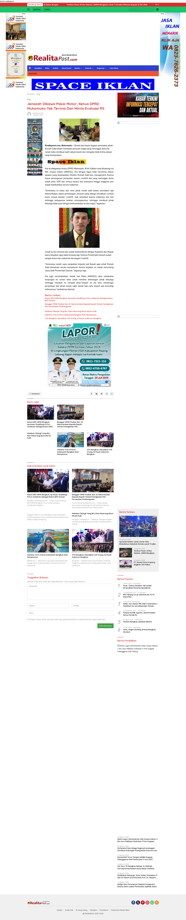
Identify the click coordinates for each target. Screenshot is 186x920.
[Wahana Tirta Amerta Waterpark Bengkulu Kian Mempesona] (70, 439)
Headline (38, 68)
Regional (100, 68)
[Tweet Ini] (96, 394)
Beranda (36, 9)
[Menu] (29, 9)
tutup (23, 14)
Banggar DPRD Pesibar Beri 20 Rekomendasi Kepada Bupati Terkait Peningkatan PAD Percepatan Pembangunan (79, 305)
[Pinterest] (143, 903)
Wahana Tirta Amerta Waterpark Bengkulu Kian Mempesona (70, 315)
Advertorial (66, 68)
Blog (29, 99)
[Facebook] (133, 903)
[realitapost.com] (52, 57)
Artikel (55, 68)
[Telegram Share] (107, 394)
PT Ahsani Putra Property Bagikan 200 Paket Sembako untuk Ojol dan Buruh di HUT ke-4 (144, 563)
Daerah (88, 68)
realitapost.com (38, 113)
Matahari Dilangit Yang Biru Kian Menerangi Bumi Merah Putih (71, 311)
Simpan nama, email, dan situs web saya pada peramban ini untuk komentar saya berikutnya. (67, 619)
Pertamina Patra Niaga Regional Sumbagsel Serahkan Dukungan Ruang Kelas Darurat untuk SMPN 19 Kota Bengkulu (137, 849)
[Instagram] (147, 903)
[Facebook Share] (91, 394)
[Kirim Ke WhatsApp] (112, 394)
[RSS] (157, 903)
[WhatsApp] (152, 903)
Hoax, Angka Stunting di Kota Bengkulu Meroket (139, 630)
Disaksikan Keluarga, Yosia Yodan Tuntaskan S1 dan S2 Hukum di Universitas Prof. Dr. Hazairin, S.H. (137, 876)
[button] (152, 9)
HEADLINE (33, 73)
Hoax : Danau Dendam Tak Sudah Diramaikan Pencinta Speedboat (137, 587)
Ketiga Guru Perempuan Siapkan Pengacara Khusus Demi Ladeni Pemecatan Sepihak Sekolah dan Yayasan (138, 885)
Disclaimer (104, 910)
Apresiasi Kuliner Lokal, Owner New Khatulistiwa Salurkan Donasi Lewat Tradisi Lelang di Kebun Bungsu (137, 543)
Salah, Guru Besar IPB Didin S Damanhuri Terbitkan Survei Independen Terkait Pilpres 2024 (140, 605)
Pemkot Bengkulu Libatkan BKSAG (137, 622)
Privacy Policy (81, 910)
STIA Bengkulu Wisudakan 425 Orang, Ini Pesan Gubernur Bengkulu (73, 318)
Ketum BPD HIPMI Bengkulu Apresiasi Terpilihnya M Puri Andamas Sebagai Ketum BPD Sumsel (79, 299)
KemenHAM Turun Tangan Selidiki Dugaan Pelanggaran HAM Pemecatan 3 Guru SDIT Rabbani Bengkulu (135, 858)
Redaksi (93, 910)
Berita (77, 68)
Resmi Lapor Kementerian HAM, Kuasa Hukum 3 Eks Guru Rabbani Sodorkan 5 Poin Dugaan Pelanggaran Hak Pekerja (137, 840)
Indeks (47, 9)
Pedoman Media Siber (120, 910)
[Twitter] (138, 903)
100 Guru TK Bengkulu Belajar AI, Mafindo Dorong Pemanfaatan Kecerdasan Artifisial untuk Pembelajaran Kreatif (135, 867)
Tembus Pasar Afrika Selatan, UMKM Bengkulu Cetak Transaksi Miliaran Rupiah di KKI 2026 (69, 5)
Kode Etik (69, 910)
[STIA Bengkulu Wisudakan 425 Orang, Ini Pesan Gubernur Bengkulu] (100, 439)
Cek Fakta (114, 68)
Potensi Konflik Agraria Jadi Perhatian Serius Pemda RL (139, 614)
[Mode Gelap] (157, 9)
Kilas (47, 68)
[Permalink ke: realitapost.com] (29, 114)
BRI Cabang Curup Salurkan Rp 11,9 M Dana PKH (138, 595)
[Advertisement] (93, 32)
